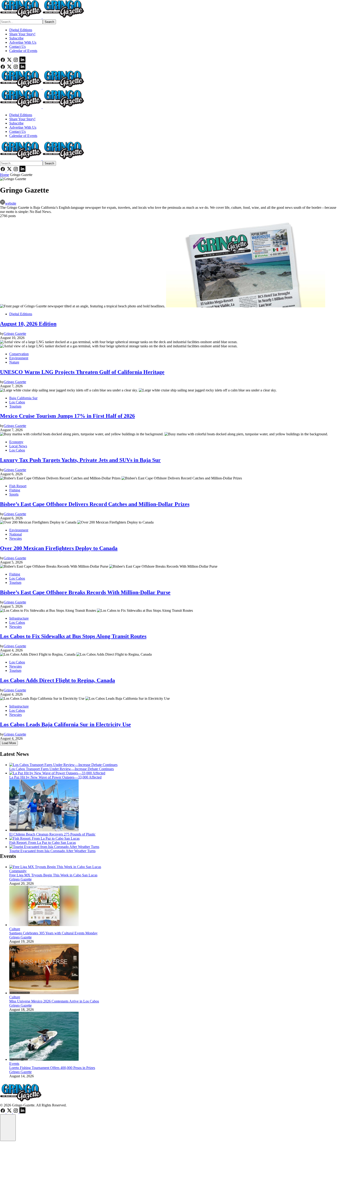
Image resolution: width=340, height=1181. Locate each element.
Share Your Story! (22, 34)
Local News (18, 446)
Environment (18, 358)
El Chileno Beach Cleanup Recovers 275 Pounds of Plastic (52, 834)
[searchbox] (21, 21)
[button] (8, 1127)
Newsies (15, 538)
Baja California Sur (23, 398)
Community (18, 871)
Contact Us (17, 46)
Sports (14, 494)
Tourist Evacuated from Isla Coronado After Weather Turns (52, 851)
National (15, 534)
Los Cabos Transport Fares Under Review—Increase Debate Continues (61, 769)
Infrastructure (19, 618)
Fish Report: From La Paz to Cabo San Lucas (42, 843)
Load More (9, 743)
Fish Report (17, 486)
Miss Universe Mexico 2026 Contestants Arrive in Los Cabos (54, 1001)
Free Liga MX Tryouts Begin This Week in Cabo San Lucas (53, 875)
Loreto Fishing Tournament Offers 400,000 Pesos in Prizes (52, 1068)
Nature (14, 362)
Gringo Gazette (20, 879)
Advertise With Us (22, 42)
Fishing (14, 490)
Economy (16, 442)
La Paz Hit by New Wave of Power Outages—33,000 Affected (55, 777)
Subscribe (16, 38)
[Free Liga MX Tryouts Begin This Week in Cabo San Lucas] (55, 867)
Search (49, 22)
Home (4, 175)
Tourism (15, 406)
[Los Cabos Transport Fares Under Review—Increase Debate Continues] (63, 765)
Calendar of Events (23, 51)
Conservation (19, 354)
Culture (14, 929)
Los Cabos (17, 402)
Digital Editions (20, 30)
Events (14, 1064)
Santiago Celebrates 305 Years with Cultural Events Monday (53, 933)
